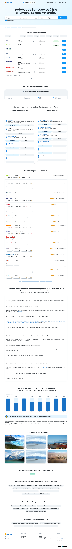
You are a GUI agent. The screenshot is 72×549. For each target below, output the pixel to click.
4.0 (19, 177)
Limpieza (23, 177)
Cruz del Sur (17, 269)
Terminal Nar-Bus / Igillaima (46, 120)
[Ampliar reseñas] (65, 176)
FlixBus (16, 175)
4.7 (11, 200)
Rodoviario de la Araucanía (45, 127)
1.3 (19, 233)
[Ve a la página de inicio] (8, 2)
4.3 (19, 183)
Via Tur (16, 260)
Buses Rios (17, 215)
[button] (16, 17)
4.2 (19, 250)
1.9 (31, 200)
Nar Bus (16, 192)
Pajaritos (9, 150)
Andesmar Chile (26, 321)
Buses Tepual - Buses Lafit (20, 221)
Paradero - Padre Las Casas (45, 148)
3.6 (19, 256)
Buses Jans (27, 322)
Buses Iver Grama (18, 204)
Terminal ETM (10, 143)
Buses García (17, 242)
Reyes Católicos (43, 134)
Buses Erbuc (17, 225)
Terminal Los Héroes (12, 136)
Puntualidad (16, 177)
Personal (9, 177)
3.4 (11, 233)
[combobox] (10, 17)
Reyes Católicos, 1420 (44, 141)
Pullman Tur (17, 248)
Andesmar (17, 254)
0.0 (26, 206)
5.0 (11, 206)
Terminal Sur (10, 120)
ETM (16, 198)
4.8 (11, 183)
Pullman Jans (17, 275)
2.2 (31, 250)
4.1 (11, 177)
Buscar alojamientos (10, 20)
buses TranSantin (18, 181)
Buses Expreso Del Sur (19, 231)
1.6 (31, 183)
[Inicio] (5, 27)
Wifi (29, 177)
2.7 (31, 177)
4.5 (26, 183)
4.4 (11, 250)
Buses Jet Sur (8, 321)
